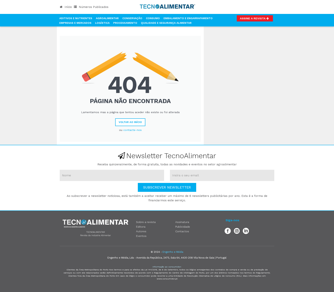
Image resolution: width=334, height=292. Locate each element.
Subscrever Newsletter (167, 187)
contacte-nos (132, 129)
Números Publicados (93, 7)
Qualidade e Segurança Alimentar (166, 22)
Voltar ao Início (130, 122)
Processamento (125, 22)
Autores (141, 231)
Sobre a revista (146, 222)
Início (68, 7)
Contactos (182, 231)
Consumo (153, 18)
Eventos (141, 235)
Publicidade (182, 226)
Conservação (132, 18)
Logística (102, 22)
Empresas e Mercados (75, 22)
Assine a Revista (253, 18)
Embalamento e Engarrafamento (188, 18)
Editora (140, 226)
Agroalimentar (107, 18)
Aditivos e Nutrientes (75, 18)
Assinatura (182, 222)
